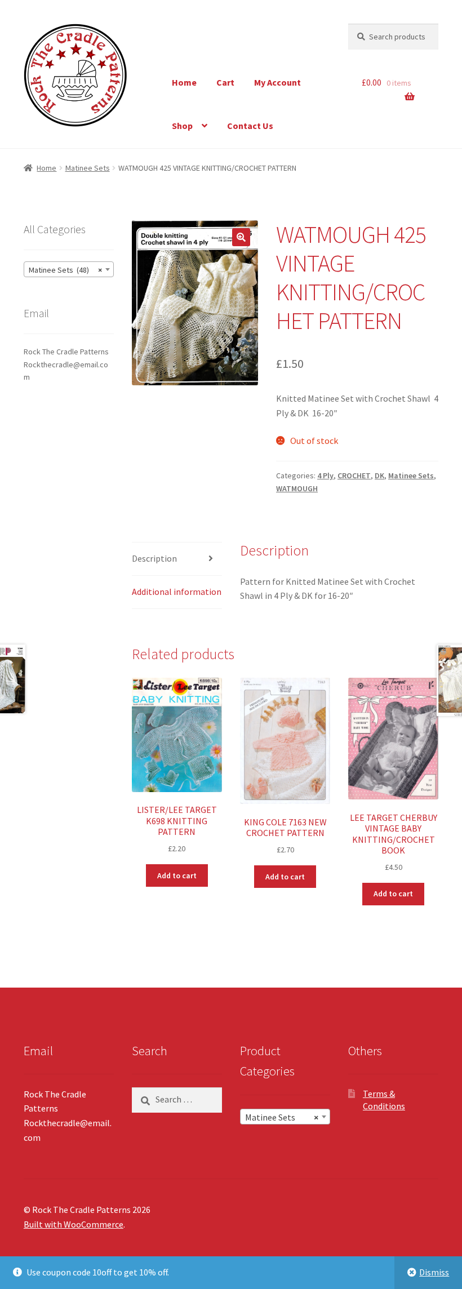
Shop (182, 125)
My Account (277, 82)
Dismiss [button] (434, 1272)
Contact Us (250, 125)
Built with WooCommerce (73, 1224)
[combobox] (69, 269)
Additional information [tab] (176, 591)
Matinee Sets (87, 168)
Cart (225, 82)
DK (379, 475)
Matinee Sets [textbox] (281, 1117)
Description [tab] (154, 558)
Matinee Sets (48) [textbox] (65, 270)
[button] (241, 237)
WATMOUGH (297, 488)
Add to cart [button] (177, 875)
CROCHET (354, 475)
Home (184, 82)
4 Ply (325, 475)
